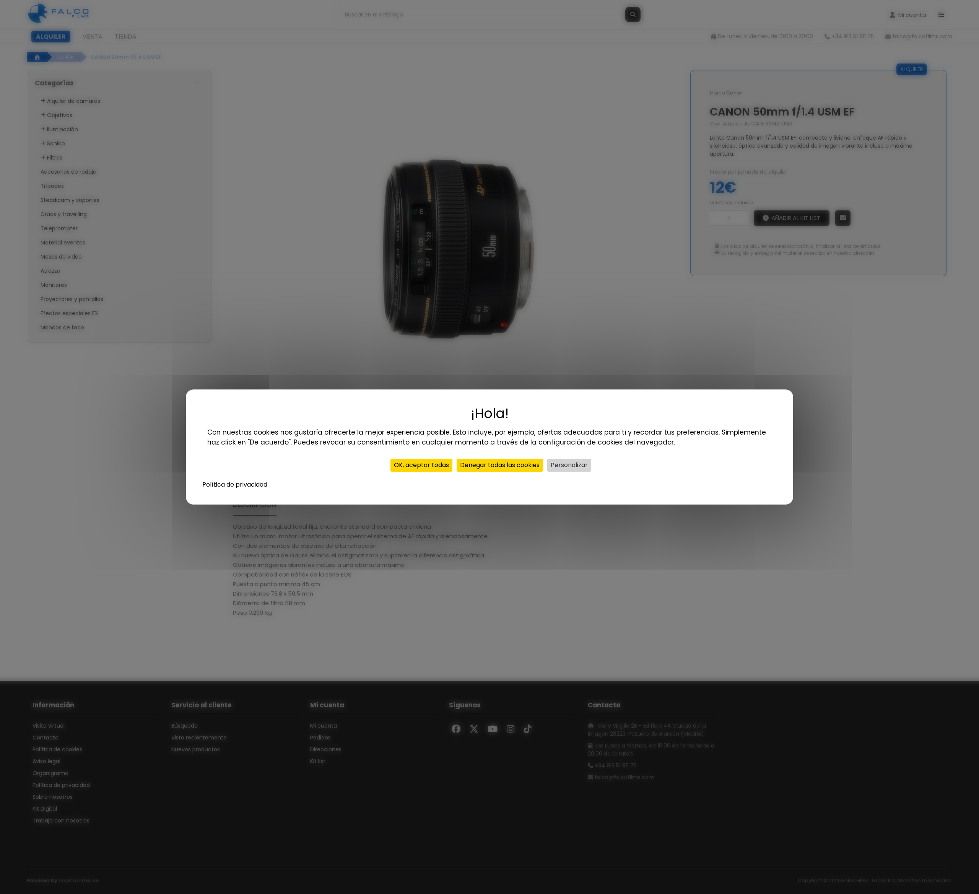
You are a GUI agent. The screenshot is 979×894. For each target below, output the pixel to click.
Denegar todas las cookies (500, 465)
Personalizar (569, 465)
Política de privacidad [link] (234, 484)
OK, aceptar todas (421, 465)
